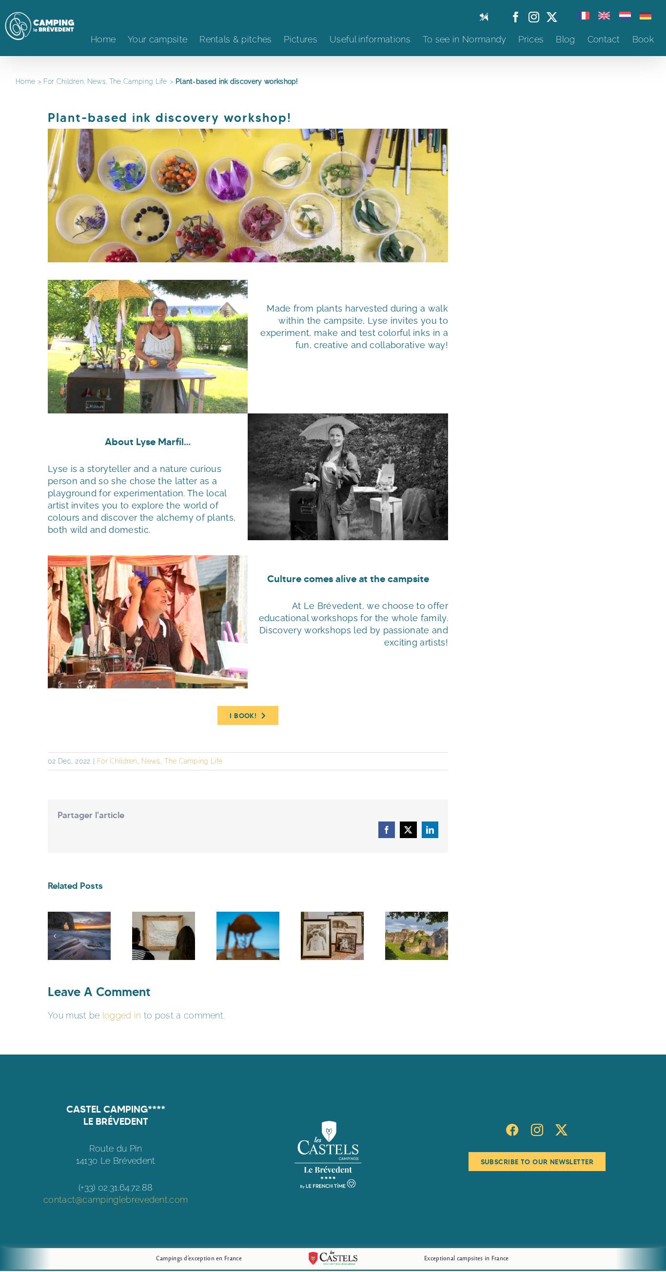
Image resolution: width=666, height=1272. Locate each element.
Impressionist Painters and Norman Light (163, 936)
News (150, 761)
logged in (121, 1015)
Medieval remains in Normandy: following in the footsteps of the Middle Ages (417, 936)
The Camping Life (193, 761)
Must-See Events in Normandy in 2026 (248, 936)
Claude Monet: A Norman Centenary (332, 936)
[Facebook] (512, 1130)
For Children (117, 761)
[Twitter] (561, 1130)
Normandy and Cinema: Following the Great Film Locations (79, 936)
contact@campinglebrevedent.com (115, 1199)
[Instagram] (537, 1130)
